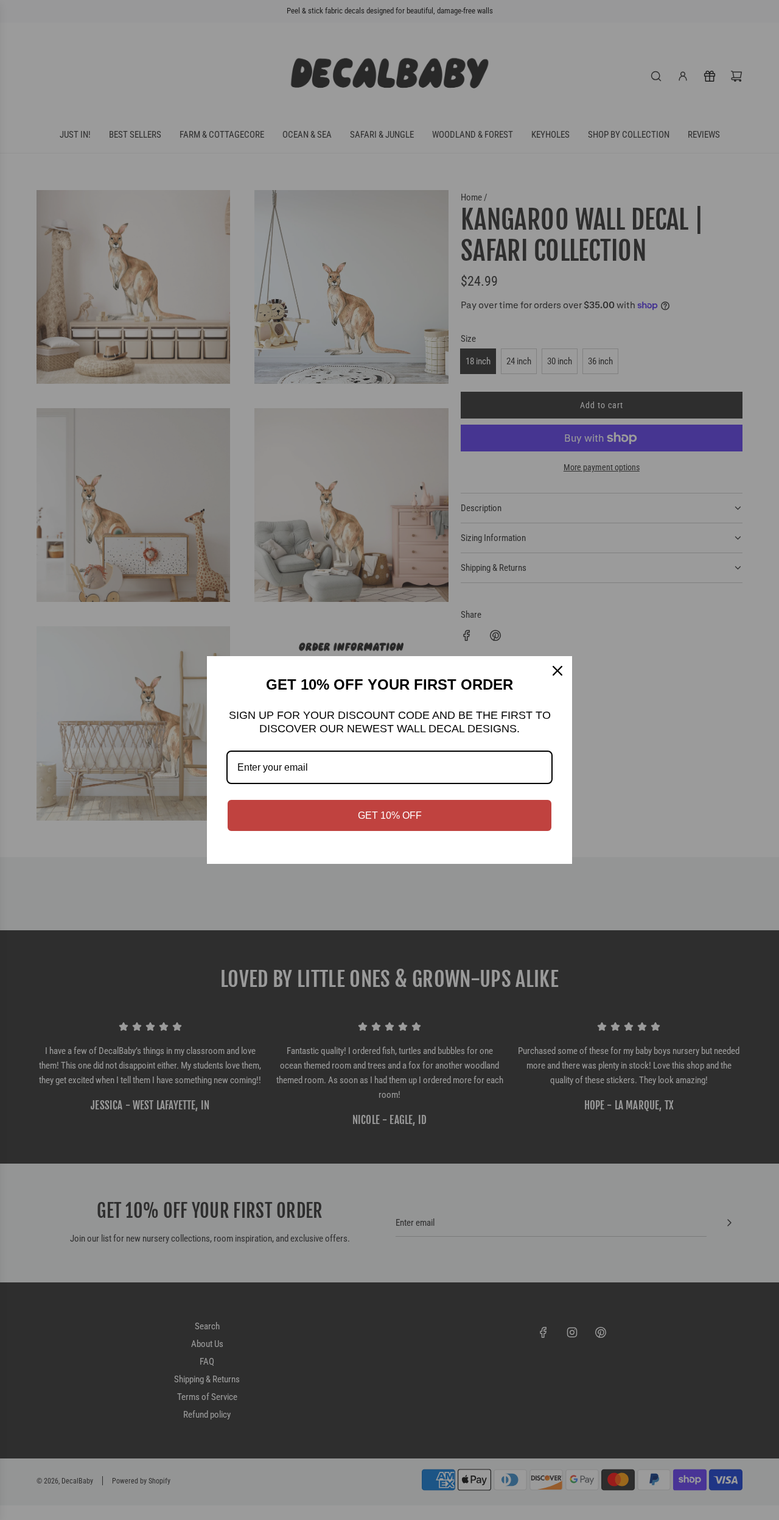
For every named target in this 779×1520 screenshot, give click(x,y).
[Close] (557, 670)
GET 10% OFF (390, 815)
